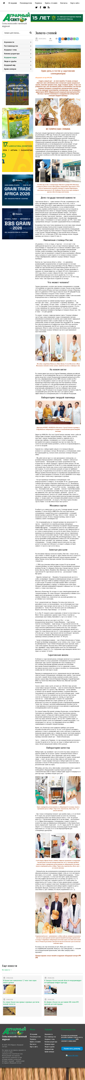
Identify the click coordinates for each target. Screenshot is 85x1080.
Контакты (63, 3)
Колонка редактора (11, 54)
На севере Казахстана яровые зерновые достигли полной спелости (21, 1003)
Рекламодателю (26, 3)
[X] (65, 39)
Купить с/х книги (51, 3)
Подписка (38, 3)
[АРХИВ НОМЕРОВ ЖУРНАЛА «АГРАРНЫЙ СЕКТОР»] (17, 105)
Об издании (12, 3)
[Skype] (77, 39)
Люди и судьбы (10, 61)
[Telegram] (60, 41)
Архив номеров (10, 69)
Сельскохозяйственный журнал (14, 1038)
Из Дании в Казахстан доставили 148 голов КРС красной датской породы (61, 1003)
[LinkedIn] (68, 39)
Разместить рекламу (72, 1049)
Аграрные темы (10, 50)
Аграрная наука (10, 57)
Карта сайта (74, 3)
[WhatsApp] (74, 39)
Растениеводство (11, 46)
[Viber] (71, 39)
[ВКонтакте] (60, 39)
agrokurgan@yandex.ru (68, 1039)
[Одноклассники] (62, 39)
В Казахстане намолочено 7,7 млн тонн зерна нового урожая (19, 981)
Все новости (6, 970)
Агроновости (9, 42)
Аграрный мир (9, 65)
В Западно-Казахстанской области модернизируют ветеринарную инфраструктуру (63, 981)
